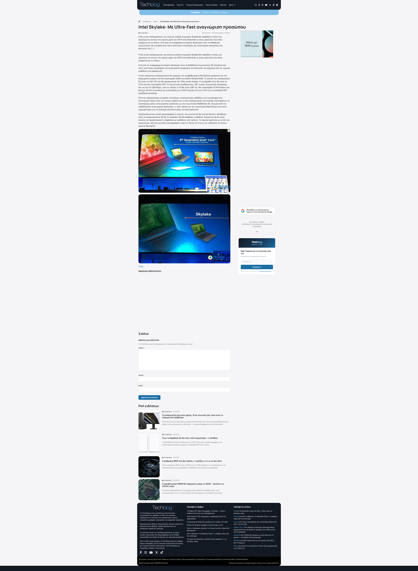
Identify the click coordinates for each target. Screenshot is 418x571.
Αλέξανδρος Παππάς (222, 33)
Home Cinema (211, 5)
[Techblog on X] (270, 5)
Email (140, 385)
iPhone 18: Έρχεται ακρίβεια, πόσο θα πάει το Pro (205, 525)
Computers (144, 33)
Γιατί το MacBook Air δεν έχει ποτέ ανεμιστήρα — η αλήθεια (190, 438)
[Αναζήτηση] (256, 4)
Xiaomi (225, 12)
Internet (223, 5)
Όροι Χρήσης (143, 559)
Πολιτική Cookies (175, 559)
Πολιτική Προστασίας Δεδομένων (158, 559)
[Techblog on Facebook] (259, 5)
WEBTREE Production (161, 563)
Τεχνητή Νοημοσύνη (194, 5)
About (152, 563)
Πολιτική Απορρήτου (265, 271)
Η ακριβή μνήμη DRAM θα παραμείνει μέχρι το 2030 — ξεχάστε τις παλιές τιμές (193, 485)
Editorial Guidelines (242, 559)
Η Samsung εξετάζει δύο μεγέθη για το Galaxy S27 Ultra (207, 522)
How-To (180, 5)
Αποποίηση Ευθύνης (229, 559)
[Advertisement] (184, 301)
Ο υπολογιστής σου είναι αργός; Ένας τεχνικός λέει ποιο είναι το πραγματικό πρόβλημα (192, 416)
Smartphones (168, 5)
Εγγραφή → (257, 267)
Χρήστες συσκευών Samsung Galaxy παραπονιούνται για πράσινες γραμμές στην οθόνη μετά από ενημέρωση (254, 529)
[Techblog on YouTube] (266, 5)
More (231, 5)
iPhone (206, 12)
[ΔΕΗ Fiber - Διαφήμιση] (257, 44)
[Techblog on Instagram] (262, 5)
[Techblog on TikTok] (274, 5)
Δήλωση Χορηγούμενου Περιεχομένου (194, 559)
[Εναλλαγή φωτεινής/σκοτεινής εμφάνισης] (277, 4)
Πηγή (140, 266)
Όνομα (141, 375)
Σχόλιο (141, 348)
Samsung (216, 12)
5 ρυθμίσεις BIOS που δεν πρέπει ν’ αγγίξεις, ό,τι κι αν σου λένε (192, 461)
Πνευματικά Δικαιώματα (214, 559)
